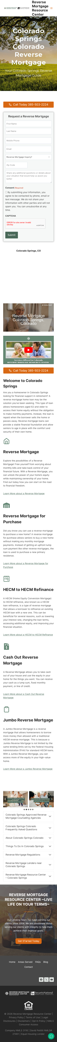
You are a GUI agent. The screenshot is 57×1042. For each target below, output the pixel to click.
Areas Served (25, 962)
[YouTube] (51, 979)
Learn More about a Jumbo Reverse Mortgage (27, 769)
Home (12, 962)
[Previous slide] (5, 799)
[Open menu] (51, 8)
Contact (28, 967)
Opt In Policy (39, 1021)
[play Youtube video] (28, 350)
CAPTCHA (10, 215)
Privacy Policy (16, 1017)
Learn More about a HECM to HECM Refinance (28, 634)
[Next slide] (52, 799)
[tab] (24, 809)
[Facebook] (41, 979)
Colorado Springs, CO (28, 250)
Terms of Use (33, 1017)
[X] (46, 979)
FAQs (38, 962)
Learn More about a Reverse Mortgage (24, 493)
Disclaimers (24, 1021)
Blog (45, 962)
